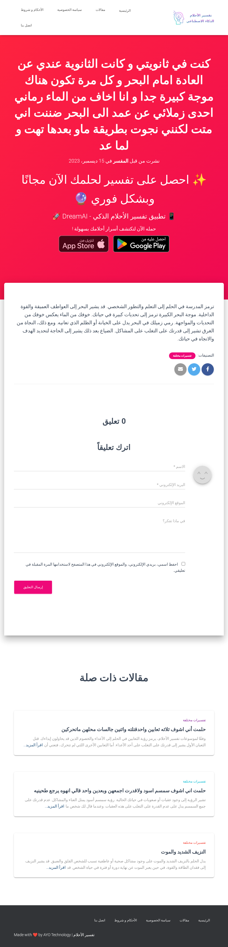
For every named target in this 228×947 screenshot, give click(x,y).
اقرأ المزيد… (33, 745)
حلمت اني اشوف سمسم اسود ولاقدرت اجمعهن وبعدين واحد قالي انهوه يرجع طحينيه (120, 790)
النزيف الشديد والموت (183, 851)
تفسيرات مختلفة (182, 355)
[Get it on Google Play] (141, 243)
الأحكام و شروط (32, 10)
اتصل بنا (27, 25)
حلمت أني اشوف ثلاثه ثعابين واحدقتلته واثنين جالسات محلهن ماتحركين (133, 729)
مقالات (100, 10)
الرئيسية (125, 11)
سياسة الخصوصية (69, 10)
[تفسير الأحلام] (193, 17)
